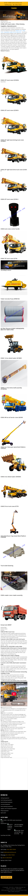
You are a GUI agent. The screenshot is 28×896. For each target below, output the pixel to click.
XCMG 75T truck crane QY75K (9, 258)
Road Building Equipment (6, 802)
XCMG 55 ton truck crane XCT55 (10, 506)
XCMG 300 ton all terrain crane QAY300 (12, 417)
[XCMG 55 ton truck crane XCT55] (14, 491)
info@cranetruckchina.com (15, 2)
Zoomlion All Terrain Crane (7, 746)
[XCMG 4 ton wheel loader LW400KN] (14, 462)
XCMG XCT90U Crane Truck (7, 632)
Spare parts (3, 812)
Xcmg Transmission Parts (6, 757)
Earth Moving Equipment (6, 800)
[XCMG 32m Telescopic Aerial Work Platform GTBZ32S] (14, 432)
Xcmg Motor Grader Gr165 (10, 32)
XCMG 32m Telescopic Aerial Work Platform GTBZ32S (13, 447)
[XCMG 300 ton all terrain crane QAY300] (14, 402)
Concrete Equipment (5, 804)
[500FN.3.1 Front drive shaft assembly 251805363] (14, 373)
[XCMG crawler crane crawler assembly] (14, 580)
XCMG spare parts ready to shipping (10, 655)
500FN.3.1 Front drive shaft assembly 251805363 (11, 388)
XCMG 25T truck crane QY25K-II (9, 199)
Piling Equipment (4, 810)
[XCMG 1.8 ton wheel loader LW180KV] (14, 343)
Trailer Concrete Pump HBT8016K (10, 299)
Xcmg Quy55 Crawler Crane (7, 753)
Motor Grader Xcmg (5, 756)
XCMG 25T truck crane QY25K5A (10, 80)
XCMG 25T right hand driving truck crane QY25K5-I (12, 140)
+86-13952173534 (11, 849)
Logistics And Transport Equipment (9, 808)
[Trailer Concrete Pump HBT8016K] (14, 284)
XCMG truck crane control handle (10, 229)
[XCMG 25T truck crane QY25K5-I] (14, 95)
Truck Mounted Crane (6, 754)
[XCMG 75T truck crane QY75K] (14, 244)
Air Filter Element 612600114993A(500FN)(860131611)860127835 (12, 329)
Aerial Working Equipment (7, 806)
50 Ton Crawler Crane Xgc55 (7, 744)
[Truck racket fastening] (14, 551)
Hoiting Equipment (5, 798)
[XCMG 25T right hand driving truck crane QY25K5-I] (14, 125)
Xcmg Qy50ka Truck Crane (6, 750)
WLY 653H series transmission (14, 820)
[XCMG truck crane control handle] (14, 214)
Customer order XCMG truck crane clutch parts (13, 639)
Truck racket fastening (7, 565)
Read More (3, 81)
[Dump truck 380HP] (14, 610)
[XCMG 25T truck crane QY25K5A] (14, 64)
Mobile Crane (19, 30)
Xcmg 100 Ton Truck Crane (7, 747)
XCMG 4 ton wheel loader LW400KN (11, 477)
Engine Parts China (5, 751)
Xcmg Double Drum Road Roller (8, 748)
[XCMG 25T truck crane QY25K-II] (14, 184)
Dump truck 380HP (6, 625)
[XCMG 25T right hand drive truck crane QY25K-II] (14, 155)
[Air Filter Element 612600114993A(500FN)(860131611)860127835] (14, 314)
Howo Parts (18, 32)
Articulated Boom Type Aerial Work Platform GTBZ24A (13, 536)
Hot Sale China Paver (5, 743)
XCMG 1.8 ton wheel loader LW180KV (11, 358)
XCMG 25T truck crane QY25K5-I (10, 110)
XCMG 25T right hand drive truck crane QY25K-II (14, 170)
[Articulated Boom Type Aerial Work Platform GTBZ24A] (14, 521)
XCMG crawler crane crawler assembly (11, 595)
